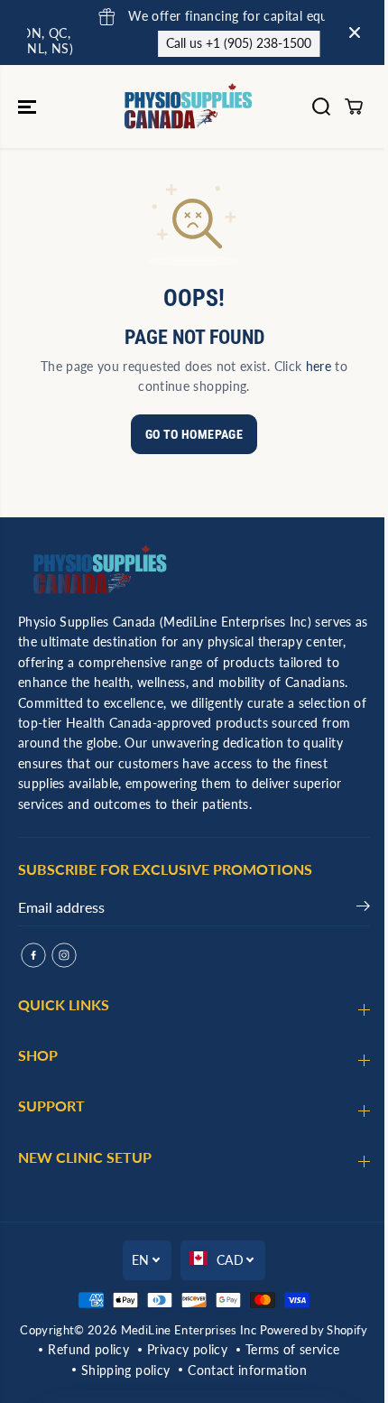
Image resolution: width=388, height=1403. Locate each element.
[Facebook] (33, 955)
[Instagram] (64, 955)
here (318, 366)
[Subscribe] (363, 909)
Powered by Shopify (314, 1330)
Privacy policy (187, 1349)
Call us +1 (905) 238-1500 (189, 43)
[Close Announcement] (354, 32)
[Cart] (353, 106)
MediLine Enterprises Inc (188, 1330)
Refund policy (88, 1349)
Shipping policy (125, 1370)
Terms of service (292, 1349)
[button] (29, 107)
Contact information (247, 1370)
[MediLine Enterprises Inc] (189, 107)
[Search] (321, 106)
